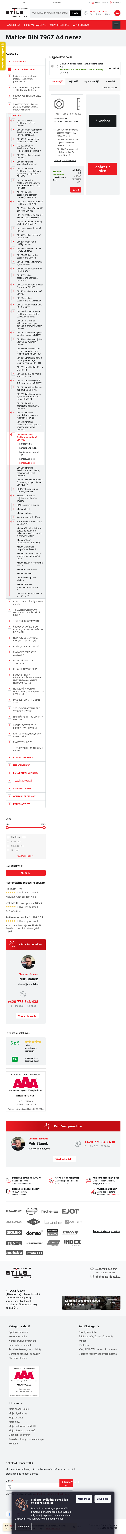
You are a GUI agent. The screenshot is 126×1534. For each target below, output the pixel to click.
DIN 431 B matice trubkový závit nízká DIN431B (29, 222)
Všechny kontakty (27, 1015)
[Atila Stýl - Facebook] (9, 1514)
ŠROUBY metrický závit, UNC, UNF (27, 97)
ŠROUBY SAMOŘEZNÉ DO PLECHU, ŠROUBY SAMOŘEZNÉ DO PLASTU (28, 629)
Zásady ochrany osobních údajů (26, 1439)
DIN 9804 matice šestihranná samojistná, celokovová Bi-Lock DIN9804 (28, 472)
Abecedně (110, 81)
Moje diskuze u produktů (22, 1430)
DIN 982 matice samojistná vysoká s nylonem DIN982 (30, 333)
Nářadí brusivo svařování (22, 1340)
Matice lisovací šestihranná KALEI (30, 564)
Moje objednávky (18, 1413)
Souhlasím (102, 1498)
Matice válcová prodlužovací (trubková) (28, 541)
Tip (14, 850)
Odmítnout (84, 1498)
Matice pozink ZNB (28, 448)
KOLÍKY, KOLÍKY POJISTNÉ (26, 646)
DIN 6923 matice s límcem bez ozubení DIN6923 (29, 388)
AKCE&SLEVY (20, 61)
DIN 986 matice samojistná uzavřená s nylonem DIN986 (30, 342)
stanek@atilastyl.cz (28, 984)
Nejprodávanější (91, 81)
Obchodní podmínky (20, 1434)
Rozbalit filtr (24, 856)
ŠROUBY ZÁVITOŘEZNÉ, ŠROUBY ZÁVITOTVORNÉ (25, 726)
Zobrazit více (102, 168)
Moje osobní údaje (19, 1409)
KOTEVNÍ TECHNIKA (23, 757)
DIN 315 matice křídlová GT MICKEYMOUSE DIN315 (30, 216)
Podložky (84, 1345)
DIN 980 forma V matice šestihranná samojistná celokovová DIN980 (28, 314)
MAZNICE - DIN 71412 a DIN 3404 (26, 701)
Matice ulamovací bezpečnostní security (27, 548)
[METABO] (14, 1252)
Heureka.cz (114, 1194)
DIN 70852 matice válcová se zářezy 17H (29, 595)
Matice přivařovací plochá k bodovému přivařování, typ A (29, 556)
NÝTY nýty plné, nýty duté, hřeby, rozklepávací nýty (25, 639)
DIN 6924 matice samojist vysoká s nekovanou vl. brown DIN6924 (29, 397)
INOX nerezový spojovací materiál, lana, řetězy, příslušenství (25, 79)
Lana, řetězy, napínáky (21, 1345)
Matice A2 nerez (27, 459)
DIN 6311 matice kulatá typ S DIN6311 (30, 368)
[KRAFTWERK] (34, 1243)
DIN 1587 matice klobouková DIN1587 (27, 163)
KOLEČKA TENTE (21, 804)
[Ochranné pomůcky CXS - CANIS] (70, 1232)
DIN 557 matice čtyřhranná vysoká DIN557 (30, 263)
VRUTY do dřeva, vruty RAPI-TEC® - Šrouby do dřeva (26, 88)
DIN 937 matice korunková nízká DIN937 (29, 306)
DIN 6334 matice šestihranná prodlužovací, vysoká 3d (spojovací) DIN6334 (29, 172)
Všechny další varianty (65, 160)
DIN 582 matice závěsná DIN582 (28, 156)
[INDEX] (72, 1243)
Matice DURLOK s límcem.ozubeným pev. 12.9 (28, 587)
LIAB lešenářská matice (28, 505)
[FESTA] (34, 1253)
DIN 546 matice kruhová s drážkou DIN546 (29, 249)
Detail (76, 189)
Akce (15, 841)
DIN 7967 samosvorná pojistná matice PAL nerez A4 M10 (67, 132)
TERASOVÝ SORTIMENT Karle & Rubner (28, 749)
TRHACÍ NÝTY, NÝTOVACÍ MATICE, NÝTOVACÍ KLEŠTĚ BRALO (26, 612)
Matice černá (25, 444)
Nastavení (23, 1526)
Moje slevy (14, 1421)
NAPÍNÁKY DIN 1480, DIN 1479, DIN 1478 (28, 718)
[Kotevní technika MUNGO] (32, 1211)
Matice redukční (24, 573)
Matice (82, 1340)
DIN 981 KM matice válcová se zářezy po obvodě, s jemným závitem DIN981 (29, 324)
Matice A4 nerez (27, 463)
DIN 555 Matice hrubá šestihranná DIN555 (27, 256)
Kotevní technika (18, 1336)
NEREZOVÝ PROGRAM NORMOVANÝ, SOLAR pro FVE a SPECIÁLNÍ (28, 691)
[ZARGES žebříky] (73, 1222)
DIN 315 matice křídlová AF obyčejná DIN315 (30, 209)
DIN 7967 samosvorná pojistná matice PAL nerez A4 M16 (67, 152)
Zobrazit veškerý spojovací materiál (98, 1353)
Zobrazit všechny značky (106, 1231)
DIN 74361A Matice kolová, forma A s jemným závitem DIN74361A (30, 482)
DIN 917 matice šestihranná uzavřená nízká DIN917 (27, 278)
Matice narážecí (24, 513)
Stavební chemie (18, 1358)
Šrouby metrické (87, 1332)
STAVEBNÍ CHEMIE (22, 788)
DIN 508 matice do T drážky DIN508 (26, 243)
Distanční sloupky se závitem (26, 579)
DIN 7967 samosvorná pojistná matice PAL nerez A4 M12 (67, 142)
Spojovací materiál (19, 1332)
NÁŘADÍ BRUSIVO (21, 765)
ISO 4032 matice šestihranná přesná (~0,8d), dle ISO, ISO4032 (29, 148)
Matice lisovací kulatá (27, 569)
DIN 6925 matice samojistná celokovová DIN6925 (28, 406)
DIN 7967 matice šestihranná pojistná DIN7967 (27, 437)
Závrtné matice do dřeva (28, 517)
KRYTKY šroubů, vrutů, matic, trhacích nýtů (27, 735)
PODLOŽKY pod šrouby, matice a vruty (28, 602)
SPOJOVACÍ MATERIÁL (24, 69)
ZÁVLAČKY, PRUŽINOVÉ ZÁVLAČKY (24, 653)
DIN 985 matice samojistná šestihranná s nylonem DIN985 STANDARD (30, 132)
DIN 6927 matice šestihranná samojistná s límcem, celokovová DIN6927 (29, 426)
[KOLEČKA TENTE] (14, 1243)
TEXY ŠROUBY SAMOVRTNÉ (26, 621)
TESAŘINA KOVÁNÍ (22, 781)
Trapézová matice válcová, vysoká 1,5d (29, 522)
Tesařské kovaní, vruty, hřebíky (25, 1349)
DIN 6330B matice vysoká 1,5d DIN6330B (29, 375)
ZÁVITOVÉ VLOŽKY (22, 742)
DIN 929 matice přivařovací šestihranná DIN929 (30, 202)
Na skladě (18, 837)
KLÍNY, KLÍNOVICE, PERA (25, 669)
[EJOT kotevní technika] (70, 1211)
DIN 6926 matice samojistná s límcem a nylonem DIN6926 (27, 415)
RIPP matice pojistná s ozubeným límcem (27, 490)
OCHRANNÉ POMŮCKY (24, 796)
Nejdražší (73, 81)
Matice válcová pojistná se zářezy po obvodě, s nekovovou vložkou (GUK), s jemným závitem (29, 532)
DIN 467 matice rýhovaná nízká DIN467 (29, 236)
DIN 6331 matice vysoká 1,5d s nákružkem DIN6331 (30, 381)
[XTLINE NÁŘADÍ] (14, 1222)
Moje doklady (16, 1417)
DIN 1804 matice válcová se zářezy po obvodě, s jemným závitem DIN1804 (29, 351)
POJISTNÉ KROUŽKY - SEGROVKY (23, 662)
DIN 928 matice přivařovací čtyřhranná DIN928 (30, 286)
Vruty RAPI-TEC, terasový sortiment (98, 1349)
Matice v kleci (23, 509)
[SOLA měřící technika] (14, 1233)
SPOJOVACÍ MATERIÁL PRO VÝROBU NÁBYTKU (26, 709)
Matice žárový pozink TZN (29, 453)
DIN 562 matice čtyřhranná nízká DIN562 (30, 270)
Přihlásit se (69, 1483)
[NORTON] (53, 1243)
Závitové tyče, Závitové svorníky (96, 1336)
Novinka (17, 846)
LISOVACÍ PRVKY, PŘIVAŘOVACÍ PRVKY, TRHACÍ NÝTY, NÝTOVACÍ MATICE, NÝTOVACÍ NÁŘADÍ (27, 679)
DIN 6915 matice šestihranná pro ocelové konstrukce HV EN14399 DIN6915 (28, 184)
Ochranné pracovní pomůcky (24, 1353)
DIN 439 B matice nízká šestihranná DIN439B (28, 140)
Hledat (75, 13)
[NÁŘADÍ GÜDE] (53, 1222)
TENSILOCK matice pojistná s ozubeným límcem (27, 498)
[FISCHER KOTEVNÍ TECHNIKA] (49, 1211)
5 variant (102, 121)
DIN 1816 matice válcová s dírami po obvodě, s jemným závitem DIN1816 (29, 360)
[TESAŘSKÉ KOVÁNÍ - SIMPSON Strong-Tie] (52, 1232)
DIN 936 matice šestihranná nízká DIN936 (29, 299)
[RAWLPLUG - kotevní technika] (14, 1211)
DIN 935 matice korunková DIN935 (29, 292)
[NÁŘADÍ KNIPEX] (33, 1221)
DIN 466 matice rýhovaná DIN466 (29, 229)
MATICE (17, 115)
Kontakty (13, 1443)
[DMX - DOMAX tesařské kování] (34, 1232)
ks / (25, 873)
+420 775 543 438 (98, 11)
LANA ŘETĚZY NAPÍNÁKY (25, 773)
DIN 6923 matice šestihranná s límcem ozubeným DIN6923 (27, 195)
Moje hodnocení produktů (22, 1426)
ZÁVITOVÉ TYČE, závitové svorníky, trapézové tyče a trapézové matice (25, 107)
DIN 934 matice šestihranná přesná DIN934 (26, 123)
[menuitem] (14, 25)
